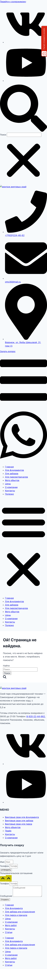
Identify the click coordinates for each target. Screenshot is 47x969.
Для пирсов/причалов (16, 477)
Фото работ (11, 925)
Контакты (10, 490)
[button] (23, 109)
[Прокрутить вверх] (3, 879)
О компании (11, 487)
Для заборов (11, 473)
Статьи (8, 932)
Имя (2, 862)
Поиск (3, 134)
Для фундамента (14, 908)
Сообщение (6, 896)
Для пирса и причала (16, 915)
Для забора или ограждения (20, 911)
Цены (8, 483)
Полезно (9, 494)
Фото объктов (12, 480)
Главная (9, 467)
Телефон (5, 866)
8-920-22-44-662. (35, 716)
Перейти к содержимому (13, 1)
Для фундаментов (14, 470)
